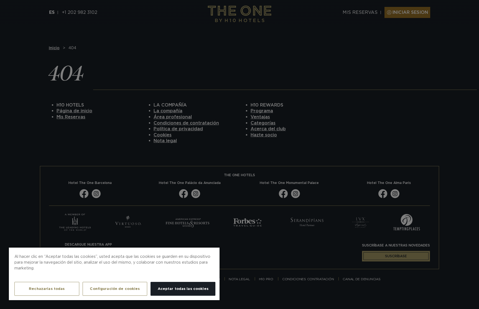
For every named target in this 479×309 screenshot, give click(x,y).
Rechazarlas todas (47, 289)
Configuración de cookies (115, 289)
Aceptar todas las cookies (183, 289)
